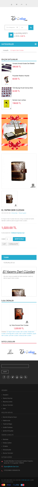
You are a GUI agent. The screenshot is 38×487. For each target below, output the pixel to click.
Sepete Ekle (19, 239)
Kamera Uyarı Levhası (19, 100)
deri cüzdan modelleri (25, 333)
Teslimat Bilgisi (7, 424)
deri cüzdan (23, 331)
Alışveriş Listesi (7, 401)
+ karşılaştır (13, 244)
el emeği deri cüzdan (12, 333)
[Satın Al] (21, 4)
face (4, 377)
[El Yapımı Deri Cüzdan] (9, 199)
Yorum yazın (22, 213)
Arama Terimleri (8, 405)
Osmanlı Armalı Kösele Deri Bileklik (23, 63)
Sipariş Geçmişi (7, 398)
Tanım (6, 257)
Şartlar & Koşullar (8, 431)
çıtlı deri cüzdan (13, 335)
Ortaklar (5, 446)
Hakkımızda (6, 420)
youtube (17, 377)
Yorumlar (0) (9, 263)
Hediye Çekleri (7, 443)
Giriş (26, 4)
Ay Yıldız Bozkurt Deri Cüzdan (19, 325)
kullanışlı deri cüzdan (25, 335)
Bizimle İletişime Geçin (10, 417)
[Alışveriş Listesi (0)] (16, 4)
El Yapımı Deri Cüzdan (17, 50)
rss (25, 377)
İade (4, 408)
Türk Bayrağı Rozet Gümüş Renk (22, 88)
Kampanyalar (7, 449)
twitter (12, 377)
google (8, 377)
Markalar (5, 439)
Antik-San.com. (25, 480)
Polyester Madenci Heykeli (20, 75)
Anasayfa (5, 50)
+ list (4, 244)
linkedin (21, 377)
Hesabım (11, 4)
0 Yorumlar (14, 213)
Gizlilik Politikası (7, 427)
